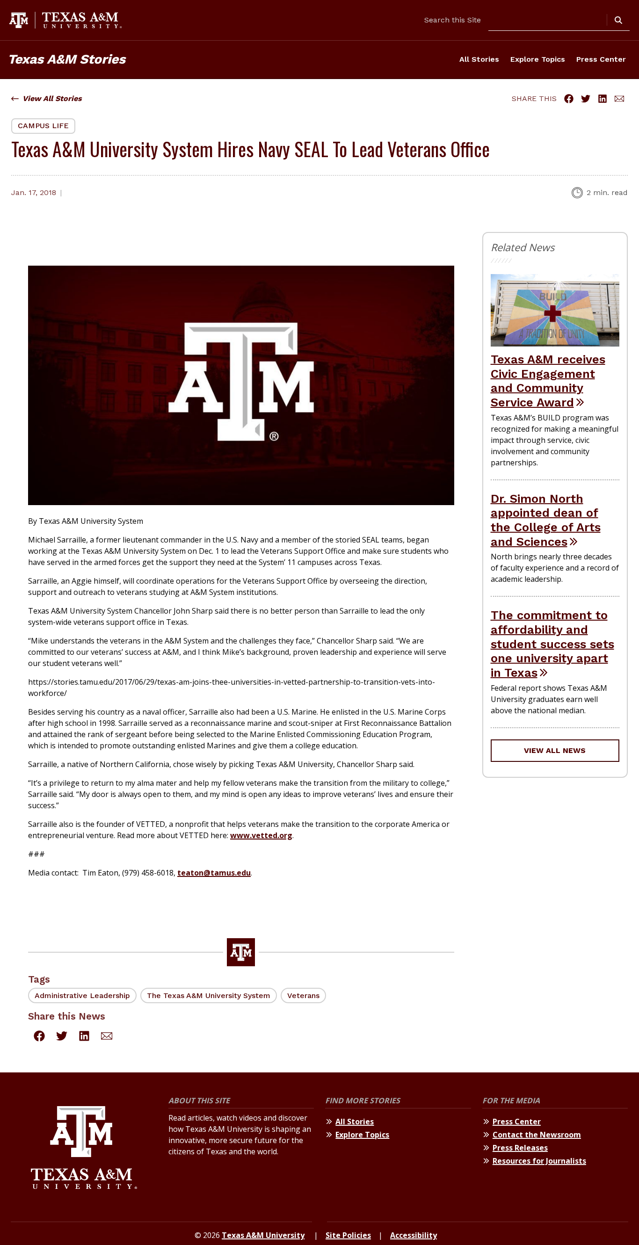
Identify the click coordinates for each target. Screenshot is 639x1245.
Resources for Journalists (539, 1161)
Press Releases (520, 1148)
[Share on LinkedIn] (602, 98)
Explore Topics (537, 59)
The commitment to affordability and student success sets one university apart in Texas (552, 644)
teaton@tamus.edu (214, 873)
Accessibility (413, 1235)
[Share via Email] (619, 98)
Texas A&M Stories (66, 59)
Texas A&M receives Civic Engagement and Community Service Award (548, 380)
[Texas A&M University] (84, 1149)
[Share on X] (585, 98)
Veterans (303, 995)
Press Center (601, 59)
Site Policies (348, 1235)
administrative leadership (82, 995)
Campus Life (43, 125)
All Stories (479, 59)
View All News (555, 750)
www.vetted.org (261, 835)
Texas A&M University (263, 1235)
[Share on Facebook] (568, 98)
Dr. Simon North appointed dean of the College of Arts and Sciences (546, 520)
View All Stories (52, 98)
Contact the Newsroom (537, 1134)
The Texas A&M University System (208, 995)
